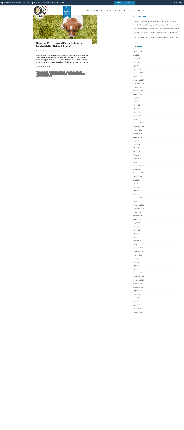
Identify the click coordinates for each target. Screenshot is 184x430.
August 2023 (137, 176)
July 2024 (136, 141)
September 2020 (138, 287)
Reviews (118, 10)
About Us (95, 10)
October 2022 (138, 212)
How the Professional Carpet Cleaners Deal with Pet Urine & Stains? (59, 44)
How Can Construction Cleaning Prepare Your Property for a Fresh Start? (156, 28)
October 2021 (138, 255)
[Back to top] (180, 427)
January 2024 (137, 162)
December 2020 (138, 276)
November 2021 (138, 251)
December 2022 (138, 205)
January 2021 (137, 273)
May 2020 (136, 301)
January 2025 (137, 119)
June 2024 (136, 144)
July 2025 (136, 98)
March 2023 (137, 194)
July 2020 (136, 294)
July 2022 (136, 223)
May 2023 (136, 187)
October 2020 (138, 283)
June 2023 (136, 183)
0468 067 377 (176, 3)
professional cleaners (44, 76)
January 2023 (137, 201)
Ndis (111, 10)
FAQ (124, 10)
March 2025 (137, 112)
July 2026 (136, 55)
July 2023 (136, 180)
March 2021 (137, 269)
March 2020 (137, 308)
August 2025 (137, 94)
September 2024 (138, 133)
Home (87, 10)
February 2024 (138, 158)
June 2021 (136, 258)
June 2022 (136, 226)
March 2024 (137, 155)
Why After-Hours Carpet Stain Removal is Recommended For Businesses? (156, 37)
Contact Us (139, 10)
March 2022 (137, 237)
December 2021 (138, 248)
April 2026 (136, 66)
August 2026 (137, 51)
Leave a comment (55, 50)
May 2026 (136, 62)
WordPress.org (7, 265)
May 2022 (136, 230)
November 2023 (138, 166)
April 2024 (136, 151)
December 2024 (138, 123)
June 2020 (136, 298)
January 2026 (137, 76)
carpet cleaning (42, 71)
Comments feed (7, 263)
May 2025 (136, 105)
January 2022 (137, 244)
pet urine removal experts (58, 74)
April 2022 (136, 233)
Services (104, 10)
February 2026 (138, 73)
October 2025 (138, 87)
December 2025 (138, 80)
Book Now (129, 3)
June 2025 (136, 101)
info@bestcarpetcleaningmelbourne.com (16, 3)
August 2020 (137, 290)
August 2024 (137, 137)
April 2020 (136, 305)
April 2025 (136, 108)
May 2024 (136, 148)
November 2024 (138, 126)
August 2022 (137, 219)
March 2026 (137, 69)
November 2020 (138, 280)
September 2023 (138, 173)
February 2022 (138, 240)
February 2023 (138, 198)
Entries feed (6, 260)
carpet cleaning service (74, 71)
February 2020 (138, 312)
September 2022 (138, 215)
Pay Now (119, 3)
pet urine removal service (76, 74)
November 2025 (138, 83)
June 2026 (136, 58)
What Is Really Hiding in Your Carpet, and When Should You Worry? (154, 21)
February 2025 (138, 116)
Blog (130, 10)
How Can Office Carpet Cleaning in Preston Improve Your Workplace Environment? (7, 40)
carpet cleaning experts (57, 71)
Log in (4, 258)
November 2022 (138, 208)
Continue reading (45, 67)
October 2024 (138, 130)
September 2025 (138, 91)
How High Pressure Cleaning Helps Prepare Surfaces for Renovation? (155, 25)
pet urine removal (43, 74)
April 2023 (136, 190)
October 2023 (138, 169)
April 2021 (136, 265)
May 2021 (136, 262)
